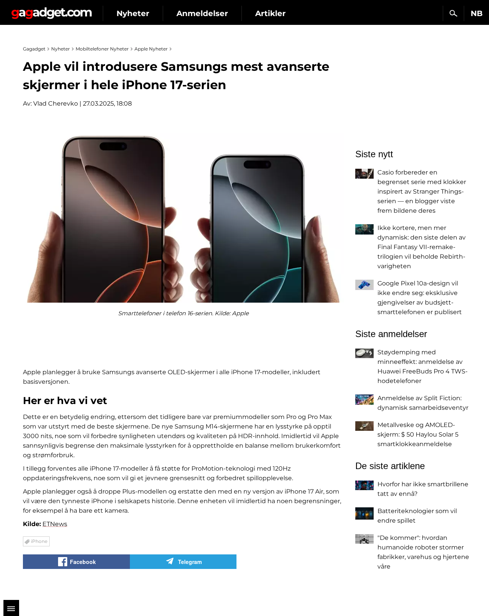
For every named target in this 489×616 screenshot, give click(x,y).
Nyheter (133, 13)
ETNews (54, 524)
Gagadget (51, 10)
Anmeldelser (202, 13)
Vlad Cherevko (55, 103)
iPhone (39, 541)
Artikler (270, 13)
